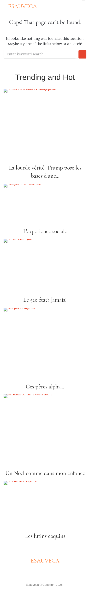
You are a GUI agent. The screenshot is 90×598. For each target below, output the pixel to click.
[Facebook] (32, 572)
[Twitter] (40, 572)
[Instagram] (49, 572)
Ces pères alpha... (45, 386)
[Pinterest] (58, 572)
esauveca (22, 6)
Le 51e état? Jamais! (45, 299)
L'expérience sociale (45, 231)
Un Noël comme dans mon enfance (45, 473)
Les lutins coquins (45, 536)
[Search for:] (40, 54)
